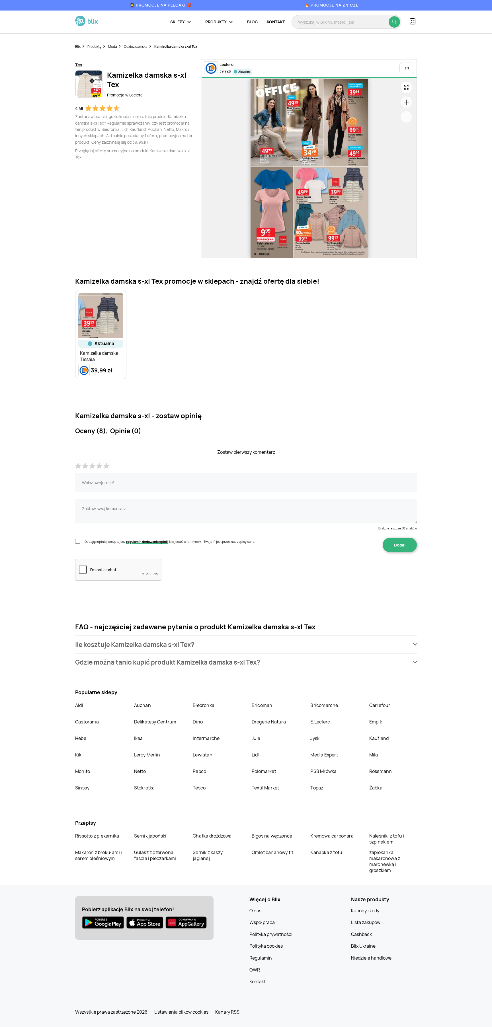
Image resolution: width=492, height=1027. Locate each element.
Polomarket (264, 771)
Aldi (79, 705)
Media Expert (324, 755)
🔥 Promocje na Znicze (331, 5)
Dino (198, 722)
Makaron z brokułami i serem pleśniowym (98, 855)
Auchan (142, 705)
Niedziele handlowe (371, 958)
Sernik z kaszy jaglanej (208, 855)
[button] (246, 644)
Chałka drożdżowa (212, 836)
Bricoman (262, 705)
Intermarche (206, 738)
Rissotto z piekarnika (97, 836)
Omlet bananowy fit (273, 852)
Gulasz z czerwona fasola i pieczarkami (155, 855)
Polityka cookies (266, 946)
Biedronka (203, 705)
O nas (255, 911)
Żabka (375, 788)
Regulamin (260, 958)
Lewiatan (202, 755)
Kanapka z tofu (326, 852)
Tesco (199, 788)
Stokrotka (144, 788)
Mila (373, 755)
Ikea (138, 738)
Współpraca (262, 922)
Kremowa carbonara (331, 836)
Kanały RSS (227, 1012)
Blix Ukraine (363, 946)
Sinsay (82, 788)
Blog (252, 21)
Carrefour (379, 705)
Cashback (361, 934)
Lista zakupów (365, 922)
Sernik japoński (150, 836)
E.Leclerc (320, 722)
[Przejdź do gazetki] (406, 87)
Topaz (316, 788)
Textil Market (265, 788)
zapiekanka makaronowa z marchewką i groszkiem (384, 861)
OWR (254, 970)
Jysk (314, 738)
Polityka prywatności (270, 934)
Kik (78, 755)
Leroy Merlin (147, 755)
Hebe (80, 738)
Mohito (82, 771)
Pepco (199, 771)
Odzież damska (135, 46)
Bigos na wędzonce (272, 836)
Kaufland (379, 738)
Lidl (255, 755)
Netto (140, 771)
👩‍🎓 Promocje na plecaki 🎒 (161, 5)
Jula (256, 738)
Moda (112, 46)
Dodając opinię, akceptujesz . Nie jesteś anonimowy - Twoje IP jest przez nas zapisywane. (170, 541)
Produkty (94, 46)
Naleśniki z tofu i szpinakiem (386, 839)
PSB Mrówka (323, 771)
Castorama (87, 722)
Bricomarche (324, 705)
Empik (375, 722)
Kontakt (276, 21)
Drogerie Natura (269, 722)
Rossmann (380, 771)
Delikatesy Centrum (155, 722)
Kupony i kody (365, 911)
